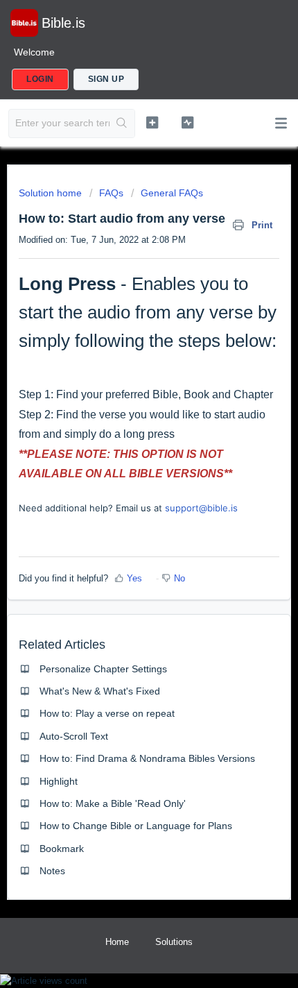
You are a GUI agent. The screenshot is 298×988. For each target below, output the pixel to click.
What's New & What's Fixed (100, 691)
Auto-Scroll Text (74, 736)
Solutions (174, 942)
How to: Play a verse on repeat (107, 713)
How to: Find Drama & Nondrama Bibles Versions (147, 758)
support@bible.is (201, 507)
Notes (52, 870)
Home (117, 942)
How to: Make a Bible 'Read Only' (113, 803)
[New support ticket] (152, 122)
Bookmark (62, 848)
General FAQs (172, 192)
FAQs (111, 192)
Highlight (59, 781)
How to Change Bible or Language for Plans (136, 825)
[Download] (123, 489)
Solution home (52, 192)
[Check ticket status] (187, 122)
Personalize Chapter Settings (103, 668)
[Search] (121, 123)
